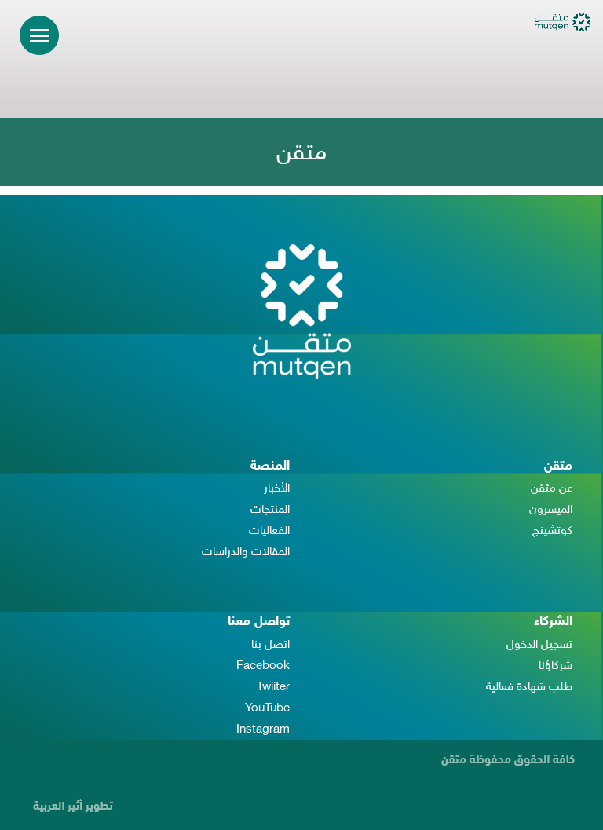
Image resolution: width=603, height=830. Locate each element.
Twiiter (273, 687)
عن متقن (551, 488)
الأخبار (277, 488)
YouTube (267, 708)
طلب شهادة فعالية (529, 687)
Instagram (263, 730)
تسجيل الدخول (539, 645)
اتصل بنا (270, 645)
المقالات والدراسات (246, 552)
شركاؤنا (555, 666)
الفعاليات (269, 531)
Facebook (263, 666)
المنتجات (270, 510)
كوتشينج (552, 531)
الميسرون (550, 510)
